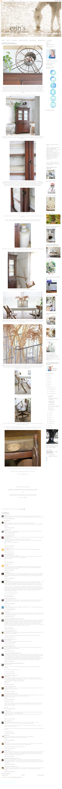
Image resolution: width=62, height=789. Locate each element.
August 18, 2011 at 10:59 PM (9, 603)
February (51, 421)
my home (14, 40)
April (49, 417)
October (50, 391)
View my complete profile (55, 369)
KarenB (6, 572)
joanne (6, 529)
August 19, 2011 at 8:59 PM (9, 699)
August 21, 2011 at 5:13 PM (9, 756)
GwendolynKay (8, 646)
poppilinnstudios (8, 686)
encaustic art (41, 40)
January (50, 423)
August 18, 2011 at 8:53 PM (9, 578)
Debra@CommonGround (10, 758)
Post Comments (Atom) (15, 777)
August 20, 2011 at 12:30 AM (9, 708)
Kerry (5, 605)
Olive (5, 514)
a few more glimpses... (9, 43)
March (50, 419)
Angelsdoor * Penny (9, 675)
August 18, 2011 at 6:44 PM (9, 527)
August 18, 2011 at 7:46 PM (9, 533)
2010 (48, 425)
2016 (48, 377)
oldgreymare (8, 535)
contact (49, 40)
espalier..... (51, 396)
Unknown (6, 564)
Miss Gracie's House (9, 766)
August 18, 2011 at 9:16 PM (9, 596)
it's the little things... (54, 406)
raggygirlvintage (9, 598)
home (2, 40)
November (51, 389)
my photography (23, 40)
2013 (48, 382)
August (50, 395)
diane (6, 735)
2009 (48, 427)
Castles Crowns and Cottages (12, 618)
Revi (5, 742)
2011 (48, 386)
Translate (51, 454)
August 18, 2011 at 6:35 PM (9, 518)
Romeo (6, 580)
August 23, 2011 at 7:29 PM (9, 771)
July (49, 412)
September (51, 393)
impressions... (51, 409)
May (49, 415)
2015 (48, 379)
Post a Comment (6, 773)
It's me (6, 611)
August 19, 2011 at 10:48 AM (9, 673)
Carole (6, 710)
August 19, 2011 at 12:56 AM (9, 609)
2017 (48, 375)
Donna (6, 520)
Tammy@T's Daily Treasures (11, 653)
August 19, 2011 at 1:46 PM (9, 684)
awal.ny (6, 750)
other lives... (51, 404)
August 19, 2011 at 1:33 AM (9, 616)
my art (8, 40)
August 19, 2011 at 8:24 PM (9, 691)
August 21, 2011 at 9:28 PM (9, 764)
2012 (48, 384)
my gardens (33, 40)
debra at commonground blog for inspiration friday (22, 489)
